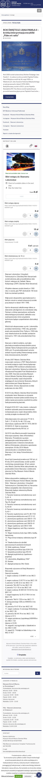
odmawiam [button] (28, 776)
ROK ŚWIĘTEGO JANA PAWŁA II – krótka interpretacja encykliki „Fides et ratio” (21, 32)
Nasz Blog (6, 107)
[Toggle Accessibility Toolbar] (39, 775)
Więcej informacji (7, 776)
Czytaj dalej (10, 97)
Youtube (5, 129)
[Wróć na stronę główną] (21, 4)
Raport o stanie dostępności (11, 133)
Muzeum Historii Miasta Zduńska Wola (15, 10)
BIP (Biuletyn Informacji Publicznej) (14, 111)
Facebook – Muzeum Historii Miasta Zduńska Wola (18, 114)
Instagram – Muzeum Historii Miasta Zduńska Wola (19, 118)
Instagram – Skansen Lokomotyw (13, 126)
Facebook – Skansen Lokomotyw (13, 122)
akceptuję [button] (18, 776)
